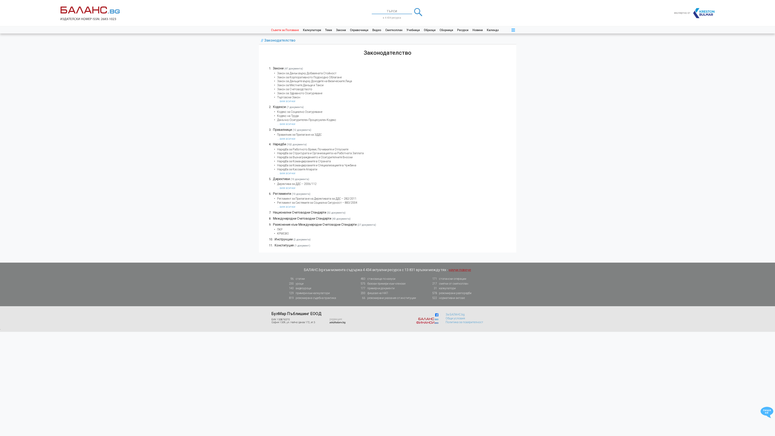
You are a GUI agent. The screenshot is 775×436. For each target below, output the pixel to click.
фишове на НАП (374, 293)
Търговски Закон (288, 97)
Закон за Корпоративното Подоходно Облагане (309, 77)
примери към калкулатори (309, 293)
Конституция (284, 245)
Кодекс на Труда (288, 115)
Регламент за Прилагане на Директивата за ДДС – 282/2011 (316, 198)
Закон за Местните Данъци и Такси (300, 85)
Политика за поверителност (464, 322)
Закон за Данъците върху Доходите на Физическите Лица (314, 81)
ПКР (280, 229)
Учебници (413, 30)
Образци (430, 30)
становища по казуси (378, 278)
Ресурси (462, 30)
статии (297, 278)
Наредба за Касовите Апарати (297, 169)
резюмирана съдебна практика (312, 298)
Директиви (281, 179)
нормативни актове (448, 298)
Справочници (359, 30)
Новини (477, 30)
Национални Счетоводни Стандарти (299, 212)
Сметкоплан (393, 30)
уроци (296, 283)
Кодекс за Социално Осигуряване (299, 111)
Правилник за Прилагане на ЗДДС (299, 134)
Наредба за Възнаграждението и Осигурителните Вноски (315, 157)
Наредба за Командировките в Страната (304, 161)
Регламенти (282, 194)
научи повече (460, 270)
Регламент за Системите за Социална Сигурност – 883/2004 (317, 202)
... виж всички (286, 101)
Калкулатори (312, 30)
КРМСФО (283, 233)
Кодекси (279, 107)
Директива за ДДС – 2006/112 (296, 184)
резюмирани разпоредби (451, 293)
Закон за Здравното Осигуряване (299, 93)
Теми (328, 30)
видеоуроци (300, 288)
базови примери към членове (383, 283)
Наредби (279, 144)
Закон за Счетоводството (294, 89)
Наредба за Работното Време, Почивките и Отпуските (312, 149)
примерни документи (378, 288)
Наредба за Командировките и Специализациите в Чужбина (316, 165)
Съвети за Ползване (285, 30)
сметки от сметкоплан (450, 283)
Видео (376, 30)
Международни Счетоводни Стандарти (302, 218)
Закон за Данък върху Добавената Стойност (306, 73)
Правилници (282, 130)
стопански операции (449, 278)
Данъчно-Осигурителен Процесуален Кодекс (306, 120)
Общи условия (455, 318)
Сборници (446, 30)
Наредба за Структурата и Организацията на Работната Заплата (320, 153)
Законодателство (279, 40)
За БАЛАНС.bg (455, 314)
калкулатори (445, 288)
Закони (341, 30)
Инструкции (283, 239)
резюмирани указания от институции (389, 298)
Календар (494, 30)
